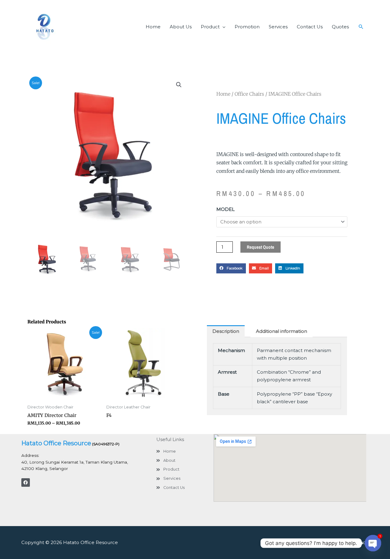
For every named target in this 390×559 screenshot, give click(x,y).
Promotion (247, 27)
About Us (181, 27)
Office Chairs (249, 94)
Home (153, 27)
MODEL (225, 209)
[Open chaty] (373, 543)
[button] (361, 27)
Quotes (340, 27)
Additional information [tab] (281, 331)
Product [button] (210, 27)
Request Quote (260, 247)
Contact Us (310, 27)
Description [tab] (225, 331)
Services (278, 27)
